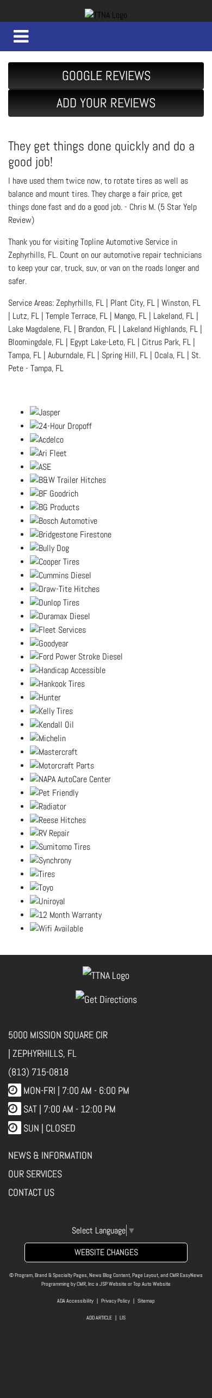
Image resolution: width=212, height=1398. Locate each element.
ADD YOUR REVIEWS (106, 102)
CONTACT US (31, 1192)
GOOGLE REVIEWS (106, 75)
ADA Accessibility (75, 1300)
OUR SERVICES (35, 1173)
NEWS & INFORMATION (50, 1155)
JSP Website (113, 1283)
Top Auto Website (152, 1283)
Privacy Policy (115, 1300)
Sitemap (146, 1300)
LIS (123, 1317)
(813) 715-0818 (38, 1072)
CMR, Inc (86, 1283)
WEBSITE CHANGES (106, 1252)
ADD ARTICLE (99, 1317)
